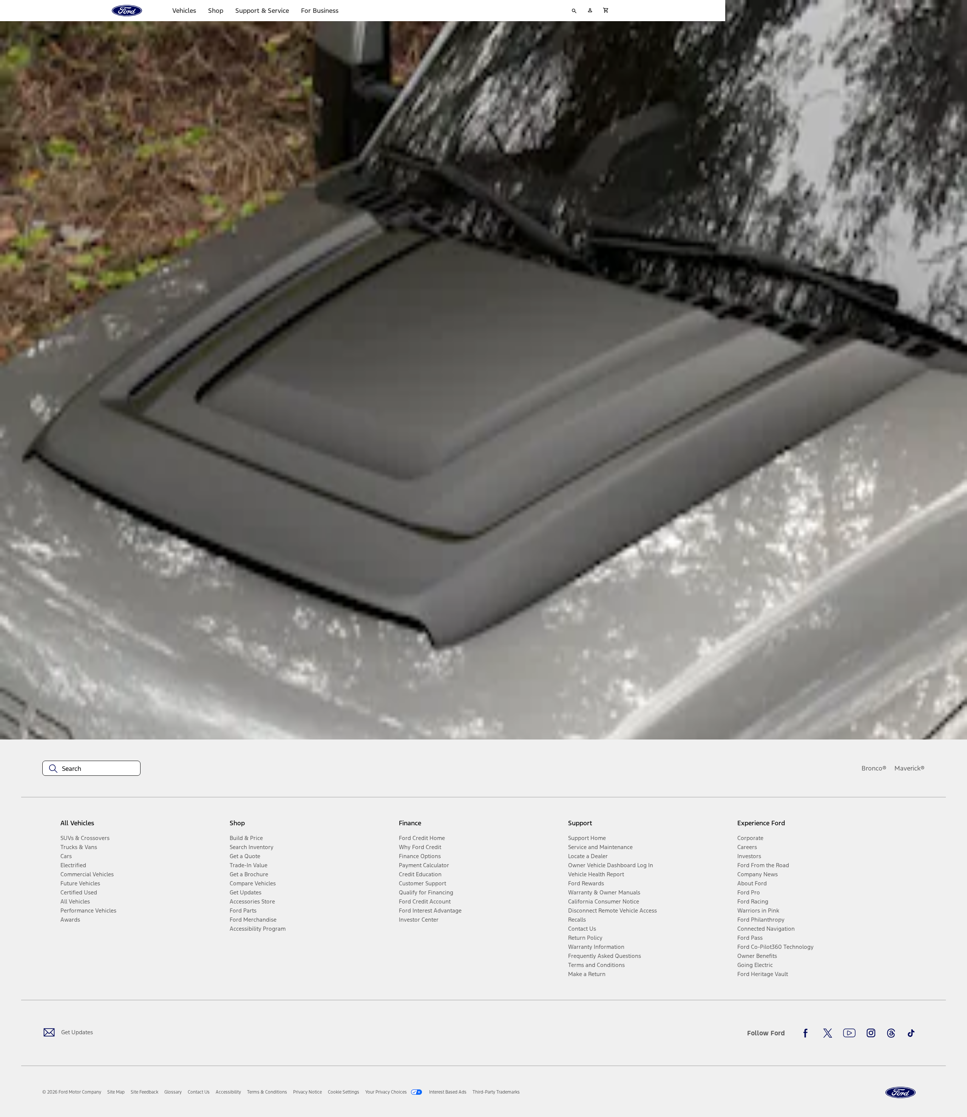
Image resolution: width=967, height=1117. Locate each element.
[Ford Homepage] (900, 1092)
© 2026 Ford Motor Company (71, 1092)
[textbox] (91, 768)
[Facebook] (807, 1033)
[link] (116, 1092)
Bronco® (874, 768)
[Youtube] (849, 1033)
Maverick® (909, 768)
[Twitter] (827, 1033)
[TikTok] (911, 1033)
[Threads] (891, 1033)
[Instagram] (871, 1033)
